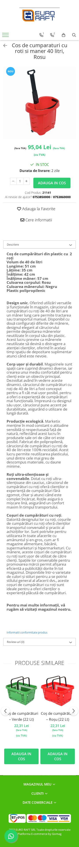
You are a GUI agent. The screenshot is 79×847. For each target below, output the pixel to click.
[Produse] (6, 36)
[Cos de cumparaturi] (63, 35)
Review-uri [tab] (15, 642)
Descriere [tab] (13, 244)
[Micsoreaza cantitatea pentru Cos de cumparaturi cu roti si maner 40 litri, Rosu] (13, 181)
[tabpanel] (39, 102)
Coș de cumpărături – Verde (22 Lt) (21, 716)
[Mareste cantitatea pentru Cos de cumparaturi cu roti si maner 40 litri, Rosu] (26, 181)
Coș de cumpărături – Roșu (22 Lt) (57, 716)
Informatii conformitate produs (27, 632)
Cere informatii (38, 220)
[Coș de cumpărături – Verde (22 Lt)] (21, 691)
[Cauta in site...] (74, 35)
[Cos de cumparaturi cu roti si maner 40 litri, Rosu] (39, 102)
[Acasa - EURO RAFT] (39, 15)
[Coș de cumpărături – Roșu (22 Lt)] (57, 690)
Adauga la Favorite (38, 208)
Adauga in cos (52, 183)
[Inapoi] (3, 46)
